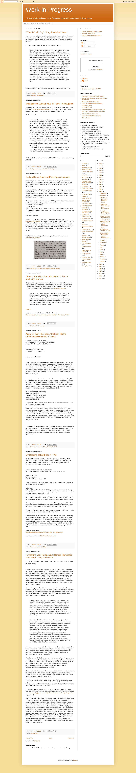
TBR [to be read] (86, 243)
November (103, 195)
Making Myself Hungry (35, 168)
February (102, 259)
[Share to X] (51, 93)
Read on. (28, 309)
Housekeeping (86, 194)
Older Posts (71, 738)
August (102, 245)
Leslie (85, 78)
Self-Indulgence (40, 95)
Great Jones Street (87, 188)
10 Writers (84, 163)
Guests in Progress (87, 190)
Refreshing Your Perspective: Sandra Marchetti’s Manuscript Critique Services (49, 556)
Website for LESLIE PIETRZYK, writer (92, 31)
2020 (100, 177)
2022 (100, 173)
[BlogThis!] (49, 93)
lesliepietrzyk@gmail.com (33, 221)
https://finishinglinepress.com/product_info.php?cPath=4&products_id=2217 (47, 315)
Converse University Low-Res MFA (91, 89)
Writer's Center (86, 118)
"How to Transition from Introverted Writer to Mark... (105, 218)
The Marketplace (40, 325)
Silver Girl (84, 235)
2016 (100, 186)
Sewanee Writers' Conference (90, 114)
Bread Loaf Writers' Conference (90, 101)
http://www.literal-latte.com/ (48, 536)
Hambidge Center (87, 107)
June (101, 249)
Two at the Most (86, 257)
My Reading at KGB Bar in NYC (41, 455)
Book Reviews (86, 167)
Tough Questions (86, 253)
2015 (100, 189)
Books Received (86, 169)
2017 (100, 184)
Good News (33, 95)
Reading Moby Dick (87, 220)
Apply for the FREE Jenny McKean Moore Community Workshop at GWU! (46, 335)
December (103, 193)
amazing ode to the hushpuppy (41, 109)
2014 (100, 191)
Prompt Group (86, 216)
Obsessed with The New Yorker (87, 212)
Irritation (84, 196)
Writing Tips (85, 266)
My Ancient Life (86, 203)
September (103, 242)
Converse (32, 325)
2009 (100, 273)
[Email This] (48, 93)
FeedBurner (99, 69)
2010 (100, 271)
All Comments (87, 46)
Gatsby (84, 184)
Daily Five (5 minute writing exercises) (92, 103)
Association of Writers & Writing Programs (93, 96)
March (102, 256)
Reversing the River (87, 226)
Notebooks (85, 209)
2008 (100, 276)
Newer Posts (29, 738)
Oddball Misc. (85, 214)
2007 (100, 278)
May (101, 252)
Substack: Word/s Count (88, 33)
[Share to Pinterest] (55, 93)
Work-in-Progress (49, 9)
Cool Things (33, 268)
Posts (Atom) (36, 741)
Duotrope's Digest (87, 105)
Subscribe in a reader (86, 54)
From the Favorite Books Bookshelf (86, 182)
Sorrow (84, 241)
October (102, 240)
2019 (100, 180)
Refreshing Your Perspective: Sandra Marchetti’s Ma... (105, 235)
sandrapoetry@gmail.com (36, 693)
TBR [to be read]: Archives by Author (91, 35)
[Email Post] (44, 93)
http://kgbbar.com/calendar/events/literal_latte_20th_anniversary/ (44, 532)
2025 (100, 166)
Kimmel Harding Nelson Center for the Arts (93, 109)
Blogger (75, 760)
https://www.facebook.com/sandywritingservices (60, 693)
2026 (100, 163)
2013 (100, 264)
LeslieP (86, 81)
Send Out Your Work (52, 446)
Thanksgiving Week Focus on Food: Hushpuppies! (50, 103)
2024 (100, 168)
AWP (83, 165)
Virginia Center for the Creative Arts (91, 116)
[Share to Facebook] (53, 93)
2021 (100, 175)
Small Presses (86, 237)
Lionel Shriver (86, 198)
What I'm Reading (49, 168)
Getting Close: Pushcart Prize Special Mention (48, 177)
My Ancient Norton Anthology (87, 206)
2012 (100, 266)
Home (50, 738)
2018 (100, 182)
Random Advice (86, 218)
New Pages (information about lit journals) (93, 111)
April (101, 254)
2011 (100, 269)
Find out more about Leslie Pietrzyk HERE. (37, 23)
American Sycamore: (60, 288)
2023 (100, 170)
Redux (43, 168)
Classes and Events (35, 446)
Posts (84, 43)
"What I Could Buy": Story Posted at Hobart (46, 32)
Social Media (85, 239)
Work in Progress (86, 262)
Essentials (85, 179)
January (102, 261)
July (101, 247)
